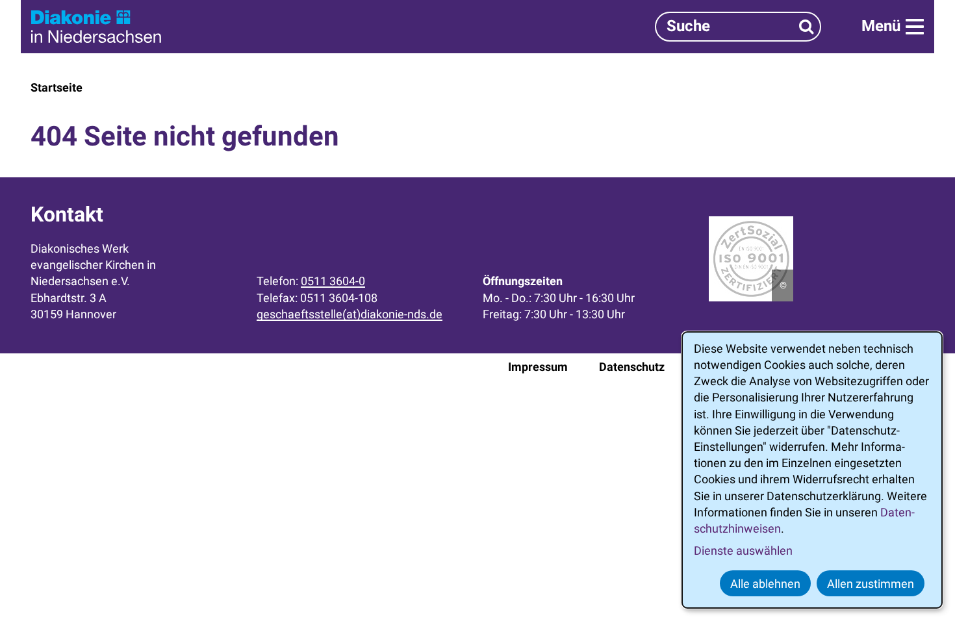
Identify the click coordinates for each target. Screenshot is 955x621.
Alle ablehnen (765, 583)
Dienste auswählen (743, 550)
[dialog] (812, 470)
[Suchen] (806, 26)
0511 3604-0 (333, 281)
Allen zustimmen (870, 583)
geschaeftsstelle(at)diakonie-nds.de (349, 314)
